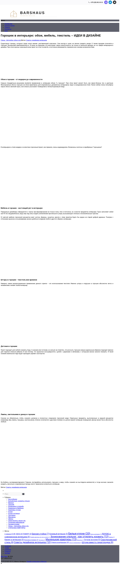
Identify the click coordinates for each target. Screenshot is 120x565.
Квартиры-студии (14, 510)
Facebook (7, 546)
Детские (11, 504)
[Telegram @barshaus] (110, 2)
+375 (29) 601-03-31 (96, 2)
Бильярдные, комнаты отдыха (19, 501)
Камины (112, 537)
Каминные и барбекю (16, 508)
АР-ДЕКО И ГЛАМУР (22, 534)
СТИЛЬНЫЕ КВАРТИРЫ (16, 528)
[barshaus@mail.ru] (114, 2)
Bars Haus (4, 556)
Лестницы (11, 515)
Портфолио (8, 24)
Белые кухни (79, 533)
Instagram (7, 550)
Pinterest (7, 551)
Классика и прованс (31, 540)
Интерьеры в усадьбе (16, 506)
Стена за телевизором (75, 542)
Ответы (7, 27)
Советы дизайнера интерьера (36, 40)
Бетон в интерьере (96, 534)
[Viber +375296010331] (106, 2)
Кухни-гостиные (14, 513)
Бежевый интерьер (58, 534)
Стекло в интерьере (60, 542)
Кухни (10, 512)
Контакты (7, 29)
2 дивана (8, 534)
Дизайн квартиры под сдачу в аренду (40, 537)
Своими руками (13, 524)
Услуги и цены (9, 25)
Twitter (6, 548)
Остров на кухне (92, 540)
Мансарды (12, 517)
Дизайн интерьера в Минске (36, 561)
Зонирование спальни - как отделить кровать (79, 536)
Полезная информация (16, 522)
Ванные (11, 503)
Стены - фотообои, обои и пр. (11, 40)
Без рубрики (12, 499)
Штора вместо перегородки (97, 542)
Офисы (10, 519)
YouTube (7, 553)
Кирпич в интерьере (14, 540)
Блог (6, 31)
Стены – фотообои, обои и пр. (18, 526)
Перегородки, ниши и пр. (17, 521)
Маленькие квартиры (61, 539)
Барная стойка (40, 534)
